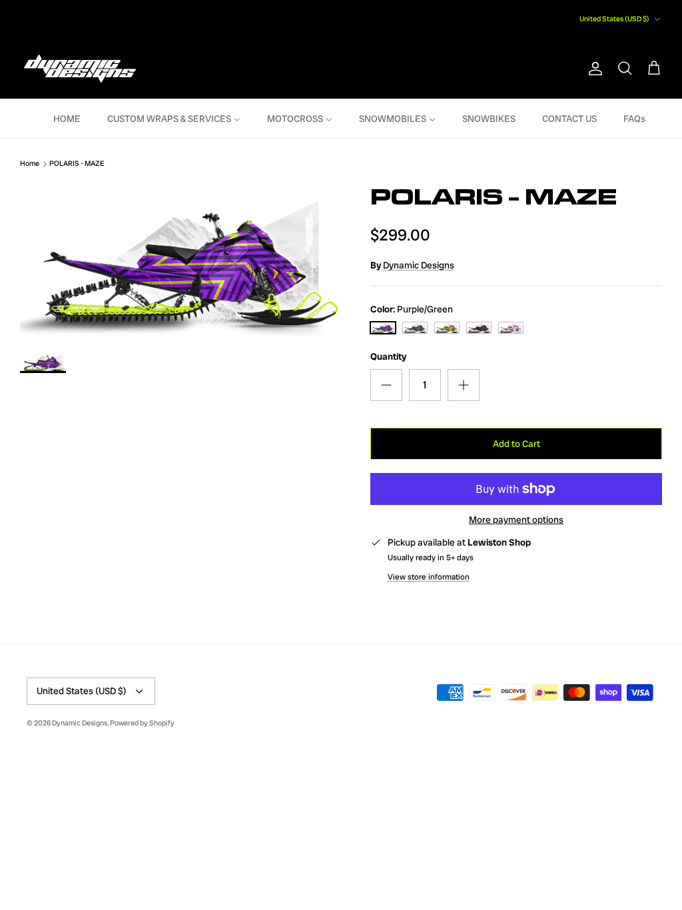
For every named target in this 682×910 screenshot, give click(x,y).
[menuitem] (58, 118)
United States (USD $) (614, 18)
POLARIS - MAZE (77, 164)
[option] (180, 259)
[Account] (592, 69)
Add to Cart (516, 444)
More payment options (516, 520)
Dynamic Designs (418, 265)
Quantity (388, 356)
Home (29, 164)
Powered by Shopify (142, 722)
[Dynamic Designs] (80, 69)
